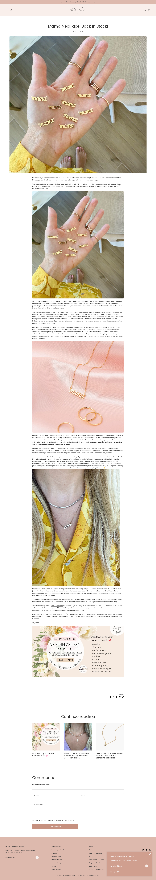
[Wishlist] (144, 10)
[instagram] (114, 872)
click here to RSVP (103, 616)
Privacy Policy (57, 860)
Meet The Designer (96, 853)
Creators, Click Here (96, 869)
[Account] (140, 10)
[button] (123, 697)
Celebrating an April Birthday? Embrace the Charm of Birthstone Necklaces (109, 755)
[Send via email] (119, 697)
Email (83, 795)
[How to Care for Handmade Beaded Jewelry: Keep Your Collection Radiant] (78, 736)
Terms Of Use (57, 866)
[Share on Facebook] (110, 697)
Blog (90, 856)
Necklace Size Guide (96, 860)
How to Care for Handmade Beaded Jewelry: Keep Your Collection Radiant (76, 755)
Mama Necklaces (80, 312)
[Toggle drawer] (6, 10)
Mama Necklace (76, 184)
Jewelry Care (56, 856)
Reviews (92, 850)
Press (91, 847)
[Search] (11, 10)
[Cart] (149, 10)
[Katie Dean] (78, 10)
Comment (38, 804)
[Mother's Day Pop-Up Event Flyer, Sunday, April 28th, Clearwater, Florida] (46, 736)
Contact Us (93, 866)
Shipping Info (56, 847)
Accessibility (56, 863)
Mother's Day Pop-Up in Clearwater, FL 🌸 (43, 754)
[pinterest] (117, 872)
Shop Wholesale (57, 869)
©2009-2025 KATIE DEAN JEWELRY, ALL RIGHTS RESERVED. (78, 875)
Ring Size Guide (95, 863)
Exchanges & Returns (59, 850)
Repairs (54, 853)
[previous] (61, 2)
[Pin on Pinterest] (116, 697)
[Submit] (146, 865)
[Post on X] (113, 697)
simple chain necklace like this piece (90, 336)
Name (36, 795)
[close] (150, 854)
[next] (94, 2)
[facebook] (111, 872)
